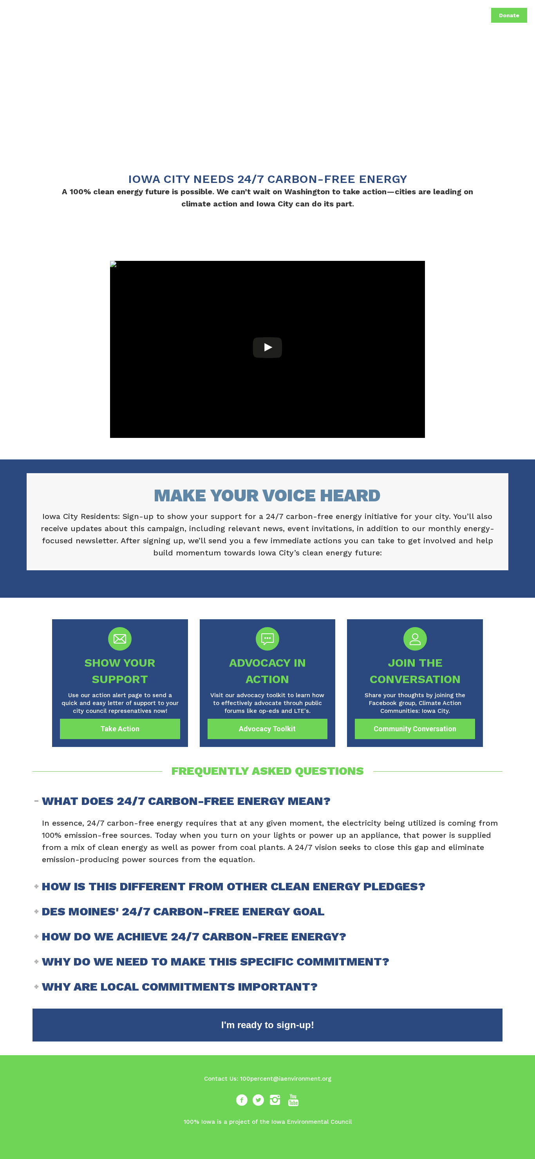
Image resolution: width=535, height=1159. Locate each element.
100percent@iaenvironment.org (285, 1078)
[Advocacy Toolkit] (268, 683)
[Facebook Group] (415, 683)
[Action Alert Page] (120, 683)
